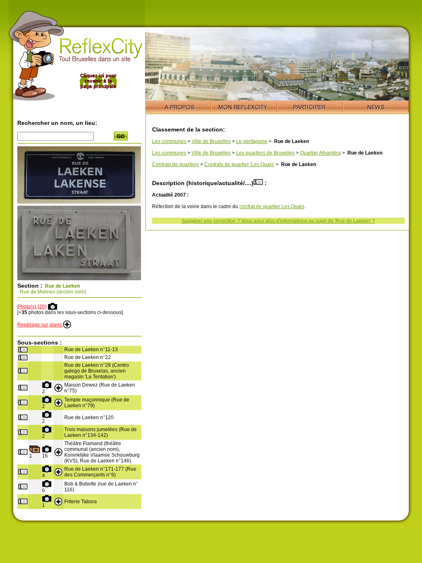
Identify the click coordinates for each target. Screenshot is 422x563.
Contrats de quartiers (175, 164)
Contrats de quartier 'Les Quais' (239, 164)
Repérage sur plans (40, 325)
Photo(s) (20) (32, 307)
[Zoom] (79, 202)
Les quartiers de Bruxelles (265, 153)
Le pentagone (251, 141)
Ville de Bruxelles (211, 141)
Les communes (169, 141)
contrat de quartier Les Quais (271, 206)
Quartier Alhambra (320, 153)
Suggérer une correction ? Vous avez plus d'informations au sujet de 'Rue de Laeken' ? (278, 221)
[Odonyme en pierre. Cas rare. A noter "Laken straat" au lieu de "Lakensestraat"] (79, 279)
